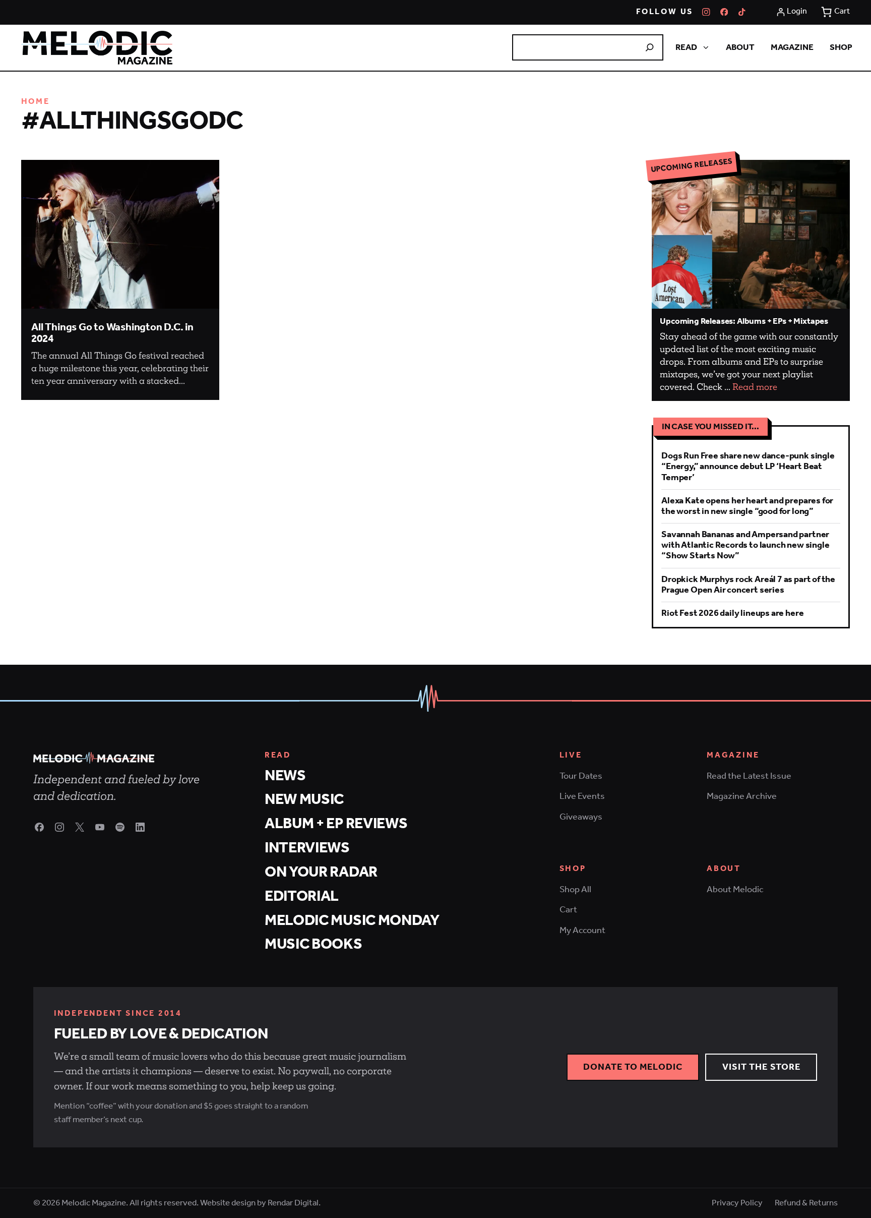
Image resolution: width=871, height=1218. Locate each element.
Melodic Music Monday (352, 920)
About (740, 47)
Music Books (313, 944)
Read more (754, 387)
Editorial (302, 896)
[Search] (650, 47)
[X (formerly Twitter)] (80, 827)
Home (35, 102)
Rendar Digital (293, 1203)
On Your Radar (321, 872)
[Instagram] (706, 12)
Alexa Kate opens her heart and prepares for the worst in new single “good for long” (747, 506)
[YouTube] (100, 827)
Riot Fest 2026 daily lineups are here (732, 613)
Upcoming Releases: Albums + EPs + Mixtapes (744, 321)
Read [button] (686, 47)
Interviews (307, 848)
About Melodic (735, 890)
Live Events (582, 796)
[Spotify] (120, 827)
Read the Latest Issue (749, 776)
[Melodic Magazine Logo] (96, 48)
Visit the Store (761, 1067)
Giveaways (580, 817)
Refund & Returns (806, 1203)
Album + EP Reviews (336, 823)
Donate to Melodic (632, 1067)
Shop (841, 47)
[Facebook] (724, 12)
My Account (582, 930)
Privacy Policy (737, 1203)
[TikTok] (742, 12)
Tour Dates (580, 776)
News (285, 776)
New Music (304, 799)
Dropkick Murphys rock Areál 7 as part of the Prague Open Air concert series (748, 584)
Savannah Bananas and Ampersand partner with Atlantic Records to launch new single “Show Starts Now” (745, 545)
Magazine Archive (742, 796)
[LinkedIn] (140, 827)
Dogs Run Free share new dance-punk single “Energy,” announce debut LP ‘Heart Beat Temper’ (747, 466)
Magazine (792, 47)
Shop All (575, 890)
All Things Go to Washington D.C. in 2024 (112, 334)
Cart (568, 910)
